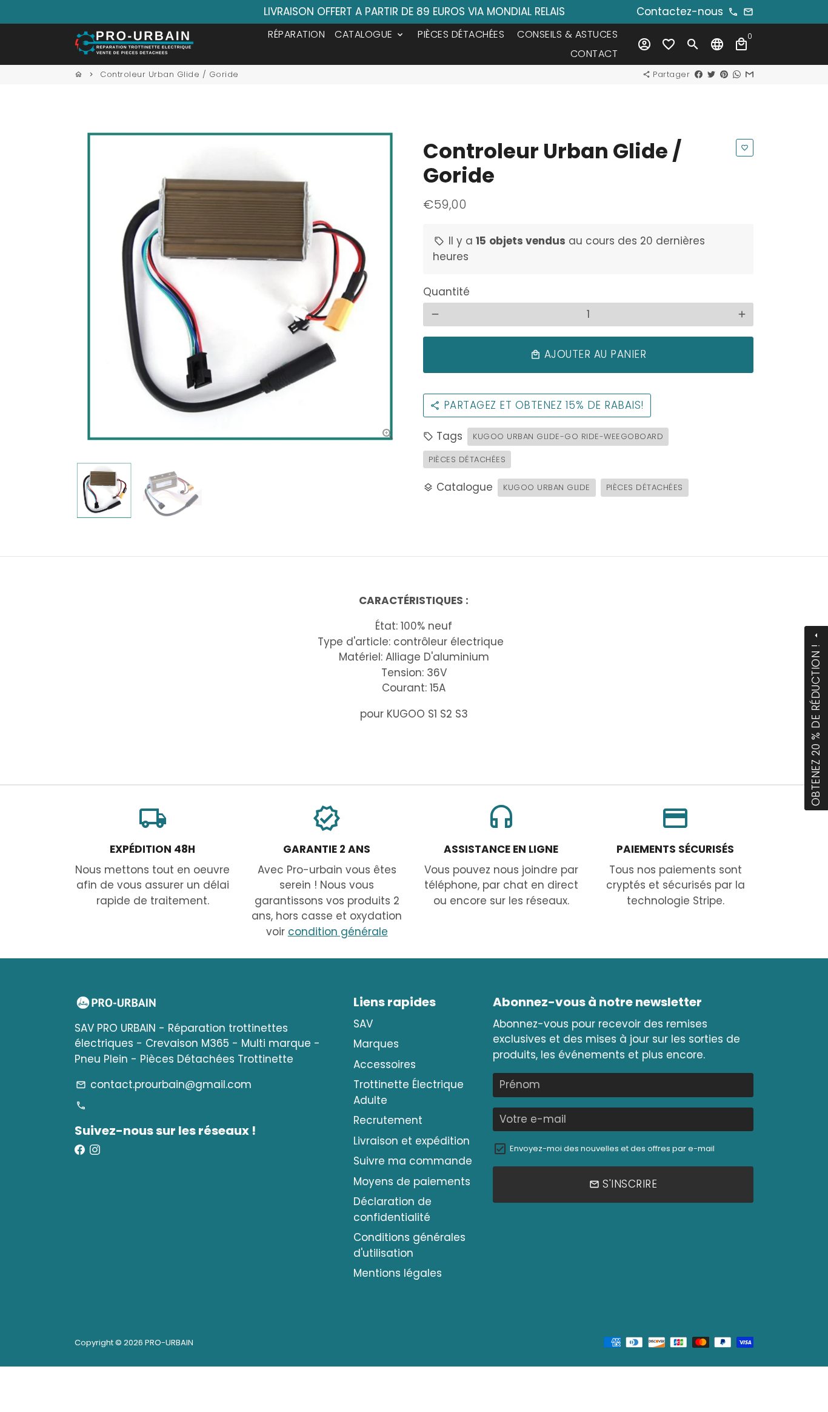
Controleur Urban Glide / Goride (169, 74)
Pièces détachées (467, 459)
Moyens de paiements (411, 1181)
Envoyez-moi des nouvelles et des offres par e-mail (612, 1148)
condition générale (338, 931)
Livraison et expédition (411, 1141)
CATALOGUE (370, 34)
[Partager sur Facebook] (699, 74)
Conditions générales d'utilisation (409, 1245)
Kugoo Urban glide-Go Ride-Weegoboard (568, 436)
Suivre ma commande (412, 1161)
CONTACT (594, 54)
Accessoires (384, 1064)
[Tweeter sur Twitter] (711, 74)
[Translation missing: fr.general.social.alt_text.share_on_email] (749, 74)
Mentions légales (397, 1273)
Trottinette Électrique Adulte (408, 1092)
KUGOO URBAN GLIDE (546, 487)
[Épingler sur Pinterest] (724, 74)
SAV (363, 1024)
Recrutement (387, 1120)
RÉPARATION (296, 34)
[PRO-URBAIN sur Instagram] (95, 1150)
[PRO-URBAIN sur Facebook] (80, 1150)
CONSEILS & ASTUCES (567, 34)
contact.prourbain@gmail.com (164, 1084)
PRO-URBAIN (169, 1342)
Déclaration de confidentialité (392, 1209)
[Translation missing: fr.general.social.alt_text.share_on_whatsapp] (737, 74)
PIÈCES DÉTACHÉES (461, 34)
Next (388, 286)
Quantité (446, 291)
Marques (376, 1044)
